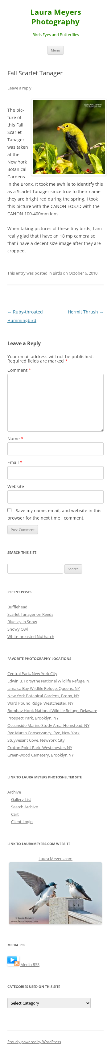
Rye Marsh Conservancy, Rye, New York (43, 733)
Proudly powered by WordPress (34, 1041)
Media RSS (29, 964)
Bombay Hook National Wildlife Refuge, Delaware (52, 710)
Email (15, 462)
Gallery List (21, 799)
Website (15, 486)
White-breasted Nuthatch (30, 636)
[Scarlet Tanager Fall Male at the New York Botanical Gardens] (67, 137)
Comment (19, 370)
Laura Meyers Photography (55, 17)
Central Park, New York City (32, 673)
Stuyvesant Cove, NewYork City (36, 740)
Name (15, 439)
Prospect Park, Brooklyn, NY (33, 718)
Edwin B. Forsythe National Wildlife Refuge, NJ (48, 681)
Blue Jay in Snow (22, 621)
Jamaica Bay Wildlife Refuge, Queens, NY (43, 688)
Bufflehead (17, 607)
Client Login (22, 821)
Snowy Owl (17, 629)
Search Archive (24, 807)
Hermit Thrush (86, 312)
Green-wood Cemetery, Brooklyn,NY (40, 755)
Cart (15, 814)
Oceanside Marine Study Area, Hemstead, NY (48, 725)
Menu (55, 50)
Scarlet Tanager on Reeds (30, 614)
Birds (57, 273)
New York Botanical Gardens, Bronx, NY (43, 696)
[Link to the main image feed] (13, 964)
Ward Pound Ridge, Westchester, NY (40, 703)
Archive (14, 792)
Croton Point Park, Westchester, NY (39, 747)
